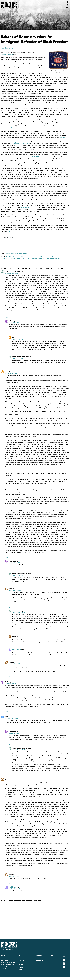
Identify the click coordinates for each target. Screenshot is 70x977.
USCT (29, 253)
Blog (52, 955)
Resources (4, 968)
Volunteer (22, 969)
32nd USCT (9, 256)
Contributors (5, 960)
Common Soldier (10, 253)
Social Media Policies (7, 964)
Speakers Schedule (42, 958)
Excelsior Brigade (34, 256)
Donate (21, 967)
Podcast (53, 959)
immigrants (12, 258)
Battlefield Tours (41, 960)
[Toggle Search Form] (67, 5)
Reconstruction (23, 253)
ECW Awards (5, 966)
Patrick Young (21, 258)
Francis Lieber (35, 156)
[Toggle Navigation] (67, 8)
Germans (57, 256)
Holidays (16, 253)
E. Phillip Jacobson (24, 256)
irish (17, 258)
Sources (13, 128)
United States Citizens (27, 207)
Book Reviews (23, 960)
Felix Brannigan (43, 256)
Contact (53, 962)
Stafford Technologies (12, 951)
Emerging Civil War (7, 47)
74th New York (16, 256)
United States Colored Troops (20, 143)
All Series (21, 958)
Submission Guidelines (8, 962)
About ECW (4, 958)
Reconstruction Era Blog (40, 258)
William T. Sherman (55, 258)
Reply (6, 317)
